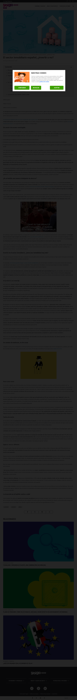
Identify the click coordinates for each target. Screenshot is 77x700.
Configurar (22, 88)
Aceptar (56, 88)
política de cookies (44, 81)
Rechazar (36, 88)
